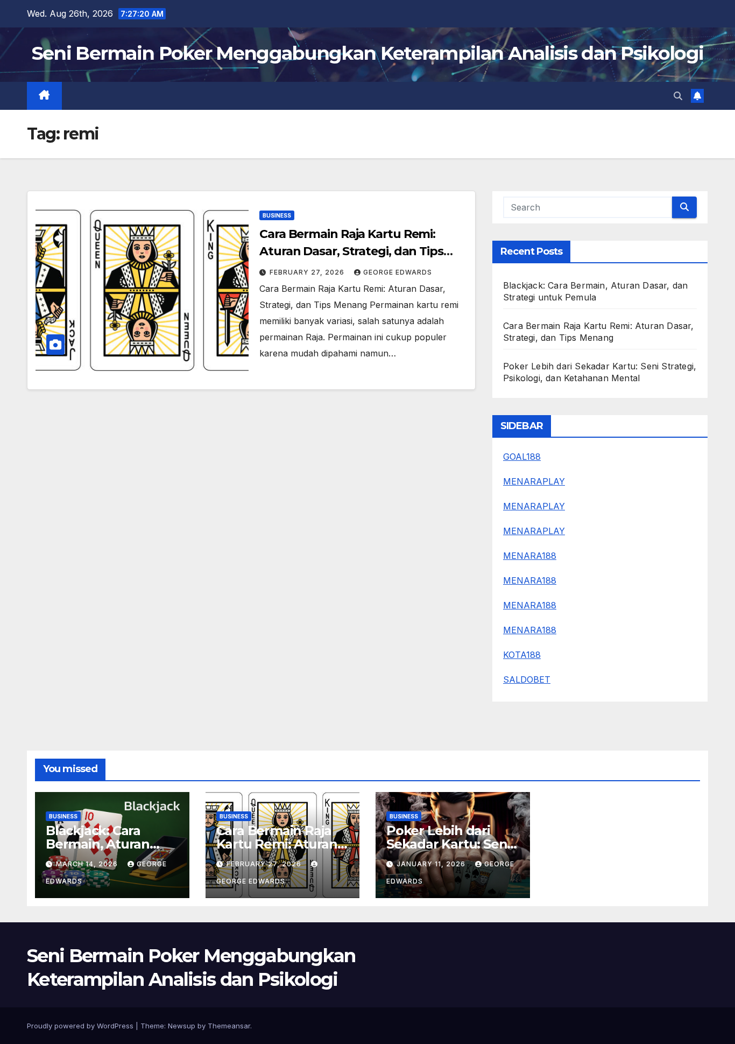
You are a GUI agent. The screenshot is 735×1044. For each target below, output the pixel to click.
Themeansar (229, 1025)
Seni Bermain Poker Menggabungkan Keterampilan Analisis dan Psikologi (367, 53)
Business (277, 215)
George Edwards (397, 272)
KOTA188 (522, 654)
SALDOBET (526, 679)
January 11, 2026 (432, 864)
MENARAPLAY (534, 481)
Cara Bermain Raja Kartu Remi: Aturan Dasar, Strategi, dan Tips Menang (351, 251)
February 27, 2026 (308, 272)
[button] (678, 95)
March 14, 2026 (88, 864)
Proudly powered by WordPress (81, 1025)
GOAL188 (522, 456)
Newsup (181, 1025)
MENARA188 (529, 555)
